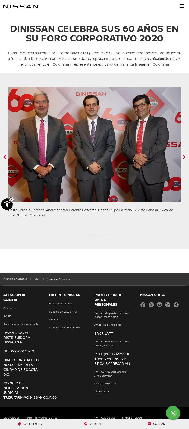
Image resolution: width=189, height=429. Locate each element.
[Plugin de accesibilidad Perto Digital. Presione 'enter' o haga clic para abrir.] (7, 204)
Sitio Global (11, 418)
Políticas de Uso (105, 418)
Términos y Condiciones (41, 418)
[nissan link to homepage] (20, 6)
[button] (182, 6)
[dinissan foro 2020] (10, 157)
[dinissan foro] (178, 157)
